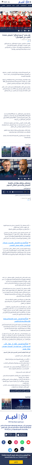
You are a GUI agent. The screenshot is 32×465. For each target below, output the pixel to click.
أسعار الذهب (23, 5)
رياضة (28, 41)
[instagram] (16, 442)
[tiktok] (16, 450)
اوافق (16, 462)
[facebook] (4, 442)
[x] (10, 442)
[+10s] (28, 192)
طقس (3, 5)
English (5, 2)
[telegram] (10, 450)
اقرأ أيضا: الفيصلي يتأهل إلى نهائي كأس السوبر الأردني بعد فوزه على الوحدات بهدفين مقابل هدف (16, 346)
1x (7, 191)
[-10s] (25, 192)
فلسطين (9, 5)
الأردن (17, 5)
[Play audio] (3, 191)
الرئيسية (30, 5)
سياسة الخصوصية (9, 457)
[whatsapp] (22, 442)
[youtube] (28, 442)
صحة (13, 5)
